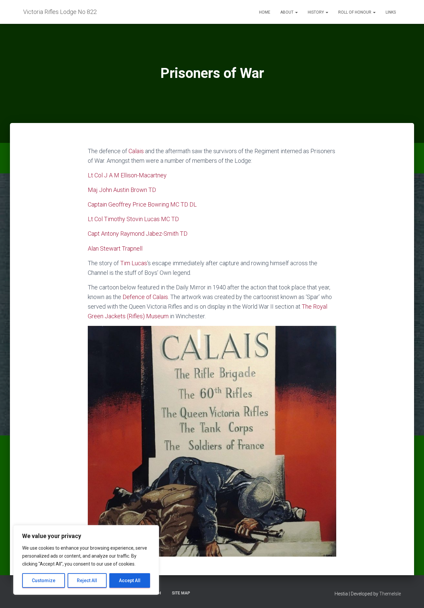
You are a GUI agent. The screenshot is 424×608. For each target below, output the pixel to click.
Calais (136, 151)
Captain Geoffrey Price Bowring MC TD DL (142, 204)
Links (391, 12)
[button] (296, 12)
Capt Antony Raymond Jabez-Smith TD (137, 233)
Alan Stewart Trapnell (116, 248)
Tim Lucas (133, 263)
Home (264, 12)
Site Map (181, 593)
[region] (86, 560)
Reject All (87, 580)
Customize (43, 580)
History (316, 12)
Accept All (129, 580)
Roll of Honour (355, 12)
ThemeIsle (390, 593)
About (287, 12)
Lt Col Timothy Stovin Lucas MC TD (133, 218)
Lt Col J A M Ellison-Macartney (127, 175)
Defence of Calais (145, 296)
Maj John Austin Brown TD (122, 189)
